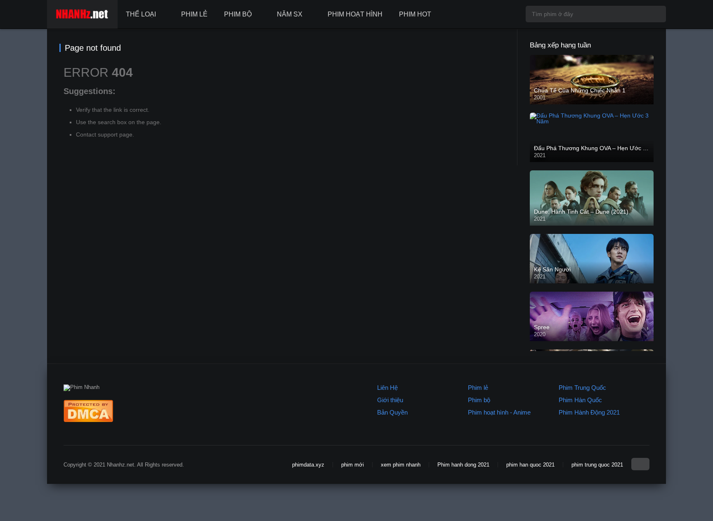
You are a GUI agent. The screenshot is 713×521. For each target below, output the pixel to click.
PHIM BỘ (238, 14)
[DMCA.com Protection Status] (88, 420)
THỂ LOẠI (141, 14)
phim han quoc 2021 (530, 465)
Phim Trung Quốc (582, 387)
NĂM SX (289, 14)
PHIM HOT (415, 14)
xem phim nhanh (400, 465)
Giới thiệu (390, 399)
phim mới (352, 465)
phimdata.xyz (308, 465)
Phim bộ (479, 399)
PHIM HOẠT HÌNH (355, 14)
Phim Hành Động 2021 (589, 412)
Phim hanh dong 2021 (463, 465)
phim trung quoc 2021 (597, 465)
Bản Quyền (392, 412)
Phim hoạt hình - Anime (499, 412)
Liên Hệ (387, 387)
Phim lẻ (478, 387)
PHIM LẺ (194, 14)
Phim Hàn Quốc (580, 399)
